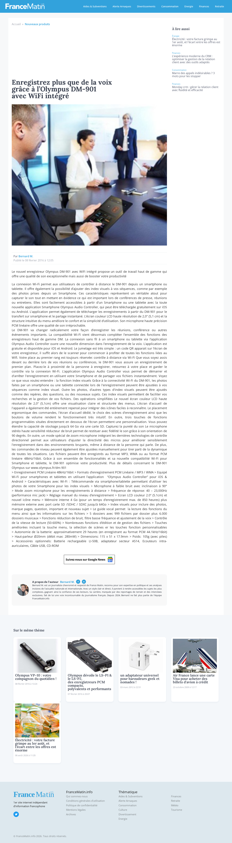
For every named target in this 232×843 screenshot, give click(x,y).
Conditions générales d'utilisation (85, 800)
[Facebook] (78, 582)
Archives (71, 814)
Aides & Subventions (95, 6)
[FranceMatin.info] (24, 6)
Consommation (170, 6)
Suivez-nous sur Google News (85, 559)
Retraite (219, 6)
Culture (123, 809)
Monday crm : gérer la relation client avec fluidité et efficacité (195, 88)
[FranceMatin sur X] (16, 814)
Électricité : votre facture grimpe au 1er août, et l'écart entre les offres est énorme (196, 42)
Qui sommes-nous (77, 796)
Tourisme (176, 809)
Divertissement (127, 814)
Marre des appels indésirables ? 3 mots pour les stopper (193, 74)
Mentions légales (76, 809)
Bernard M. (26, 256)
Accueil (16, 24)
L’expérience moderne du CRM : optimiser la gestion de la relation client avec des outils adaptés (193, 59)
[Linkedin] (84, 582)
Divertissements (146, 6)
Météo (174, 805)
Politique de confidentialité (81, 805)
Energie (188, 6)
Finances (204, 6)
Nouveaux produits (37, 24)
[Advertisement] (89, 51)
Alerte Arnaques (122, 6)
